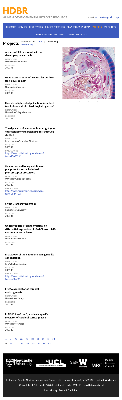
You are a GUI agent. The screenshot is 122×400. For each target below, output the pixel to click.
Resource (11, 27)
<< (5, 339)
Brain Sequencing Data (78, 27)
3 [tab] (88, 101)
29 (27, 339)
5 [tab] (97, 101)
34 (53, 339)
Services (22, 27)
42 (44, 343)
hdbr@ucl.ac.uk (96, 385)
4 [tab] (93, 101)
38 (22, 343)
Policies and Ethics (55, 27)
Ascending (53, 41)
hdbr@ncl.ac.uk (108, 380)
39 (27, 343)
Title (39, 41)
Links (62, 34)
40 (33, 343)
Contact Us (73, 34)
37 (16, 343)
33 (48, 339)
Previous (60, 72)
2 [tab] (84, 101)
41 (38, 343)
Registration (36, 27)
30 (32, 339)
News (84, 34)
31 (38, 339)
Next (116, 72)
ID (34, 41)
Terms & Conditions (69, 390)
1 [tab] (79, 101)
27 (16, 339)
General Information (46, 34)
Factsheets (110, 27)
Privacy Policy (50, 390)
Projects (97, 27)
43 (49, 343)
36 (11, 343)
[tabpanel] (88, 73)
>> (5, 347)
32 (43, 339)
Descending (27, 44)
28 (21, 339)
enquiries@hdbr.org (107, 17)
